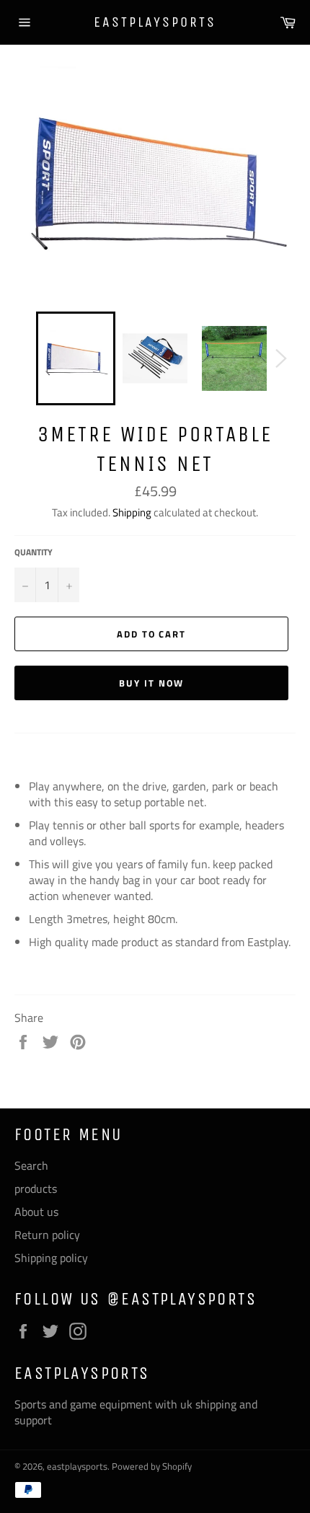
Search (31, 1165)
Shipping (131, 512)
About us (36, 1211)
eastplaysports (155, 22)
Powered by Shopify (152, 1466)
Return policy (47, 1234)
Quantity (33, 553)
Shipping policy (51, 1257)
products (35, 1188)
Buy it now (151, 683)
